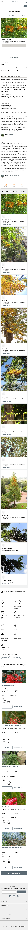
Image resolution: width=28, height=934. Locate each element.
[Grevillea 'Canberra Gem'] (14, 768)
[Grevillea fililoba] (14, 809)
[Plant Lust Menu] (2, 1)
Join (22, 892)
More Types (22, 187)
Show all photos (14, 46)
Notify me (14, 52)
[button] (23, 6)
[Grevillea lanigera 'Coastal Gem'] (14, 849)
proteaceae (9, 93)
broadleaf (4, 657)
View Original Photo (6, 224)
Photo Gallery (6, 187)
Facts (14, 186)
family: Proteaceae (15, 657)
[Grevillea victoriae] (14, 687)
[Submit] (25, 6)
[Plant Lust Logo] (15, 2)
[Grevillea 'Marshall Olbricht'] (14, 728)
